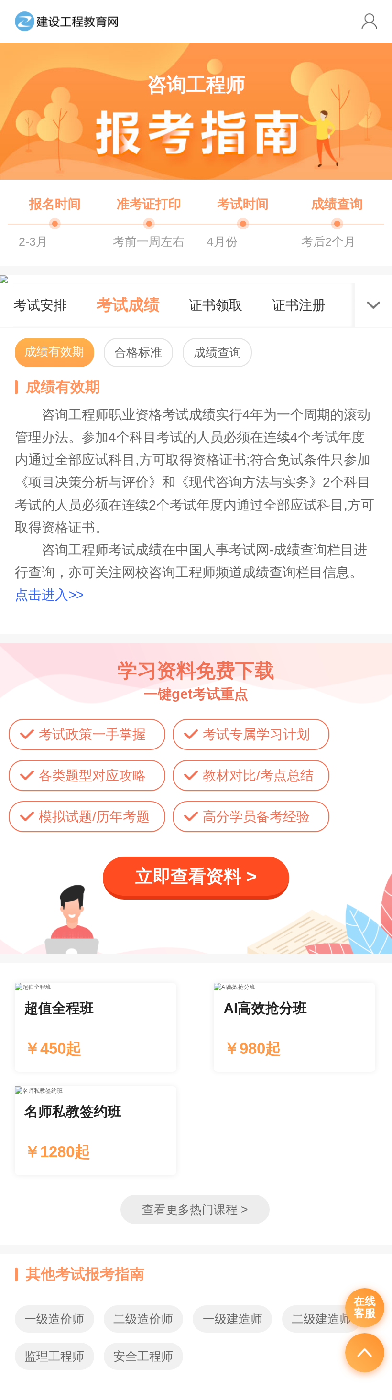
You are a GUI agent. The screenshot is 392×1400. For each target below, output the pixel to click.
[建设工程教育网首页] (67, 21)
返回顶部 (364, 1352)
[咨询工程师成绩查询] (337, 219)
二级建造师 (321, 1319)
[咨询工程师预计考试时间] (243, 219)
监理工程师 (54, 1356)
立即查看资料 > (196, 876)
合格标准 (138, 352)
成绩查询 (217, 352)
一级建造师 (232, 1319)
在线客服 (365, 1307)
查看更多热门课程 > (195, 1209)
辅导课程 (95, 1027)
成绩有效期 (54, 351)
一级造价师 (54, 1319)
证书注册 (299, 305)
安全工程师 (143, 1356)
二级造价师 (143, 1319)
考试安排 (40, 305)
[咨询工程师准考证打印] (149, 219)
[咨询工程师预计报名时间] (55, 219)
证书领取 (215, 305)
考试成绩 (128, 305)
